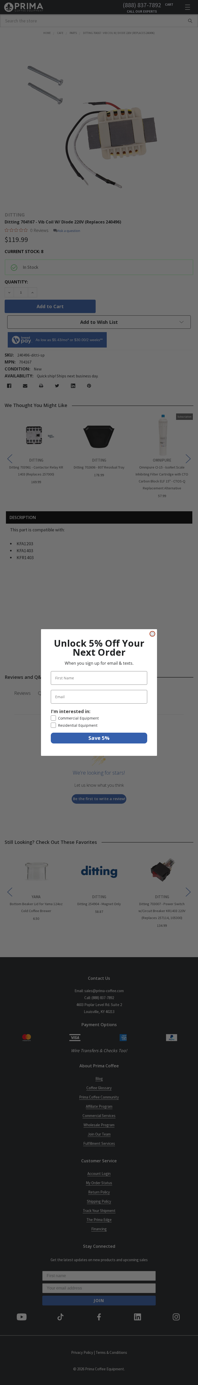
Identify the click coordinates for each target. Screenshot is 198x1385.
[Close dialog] (152, 633)
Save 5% (99, 737)
